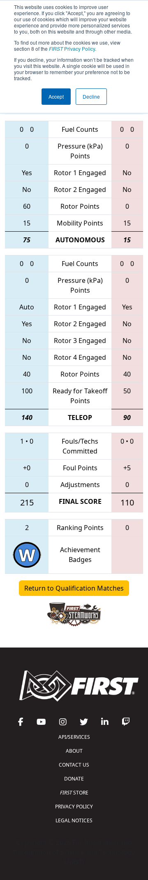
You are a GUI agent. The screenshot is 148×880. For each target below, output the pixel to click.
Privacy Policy (72, 48)
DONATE (74, 778)
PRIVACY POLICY (74, 806)
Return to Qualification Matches (74, 588)
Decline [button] (91, 96)
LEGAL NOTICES (74, 820)
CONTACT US (74, 764)
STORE (74, 792)
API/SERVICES (74, 736)
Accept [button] (56, 96)
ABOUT (74, 750)
